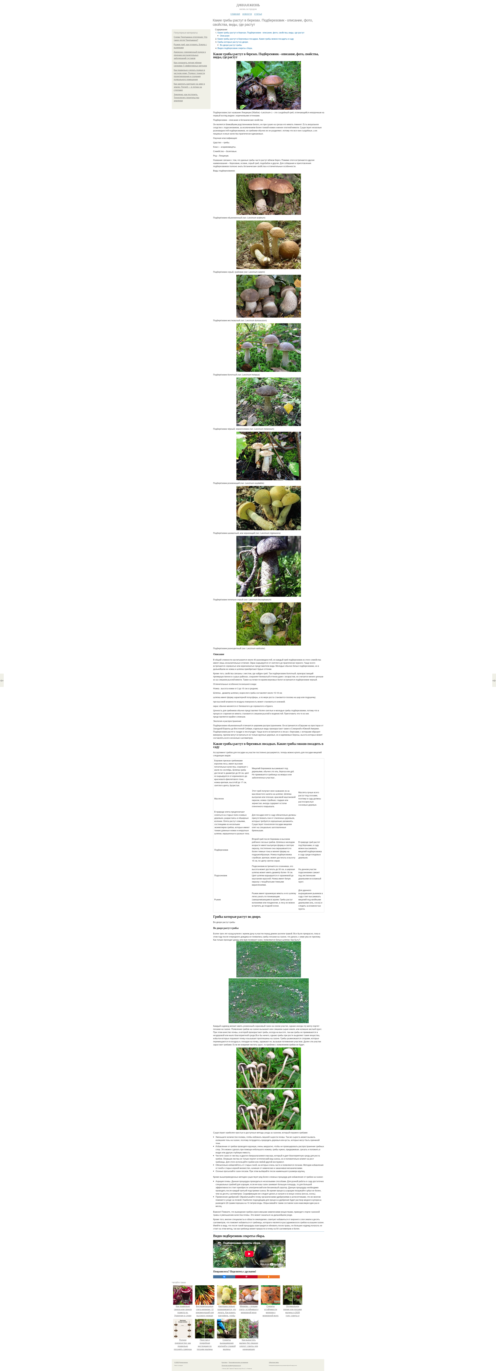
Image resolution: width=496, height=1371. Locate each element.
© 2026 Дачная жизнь (181, 1362)
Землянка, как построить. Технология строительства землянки (186, 97)
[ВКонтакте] (224, 1276)
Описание (225, 35)
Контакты (224, 1362)
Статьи (258, 14)
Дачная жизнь (248, 5)
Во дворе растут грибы (231, 44)
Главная (235, 14)
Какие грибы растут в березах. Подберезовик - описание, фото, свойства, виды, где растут (261, 32)
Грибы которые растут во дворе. (233, 41)
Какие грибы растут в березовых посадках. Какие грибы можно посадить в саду (256, 38)
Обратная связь (274, 1362)
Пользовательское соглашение (238, 1362)
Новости (247, 14)
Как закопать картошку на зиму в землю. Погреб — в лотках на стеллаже (189, 87)
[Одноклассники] (269, 1276)
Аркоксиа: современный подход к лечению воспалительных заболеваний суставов (190, 55)
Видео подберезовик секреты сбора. (235, 48)
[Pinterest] (246, 1276)
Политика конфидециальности (231, 1365)
